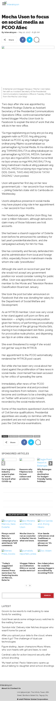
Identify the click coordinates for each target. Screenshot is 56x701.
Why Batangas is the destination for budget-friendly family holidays (44, 475)
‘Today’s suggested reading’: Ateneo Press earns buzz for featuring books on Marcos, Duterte (10, 571)
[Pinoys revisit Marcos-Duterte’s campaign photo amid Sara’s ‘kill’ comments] (10, 525)
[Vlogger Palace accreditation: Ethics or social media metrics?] (28, 555)
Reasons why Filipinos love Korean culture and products (26, 474)
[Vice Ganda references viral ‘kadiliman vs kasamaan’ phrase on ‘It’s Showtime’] (46, 525)
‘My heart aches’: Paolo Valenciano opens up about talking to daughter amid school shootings (28, 664)
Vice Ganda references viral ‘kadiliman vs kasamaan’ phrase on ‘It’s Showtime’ (46, 539)
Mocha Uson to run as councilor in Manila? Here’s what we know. (28, 537)
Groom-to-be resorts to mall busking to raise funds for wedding (25, 613)
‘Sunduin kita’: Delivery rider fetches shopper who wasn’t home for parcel (28, 629)
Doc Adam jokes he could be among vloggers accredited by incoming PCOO (46, 568)
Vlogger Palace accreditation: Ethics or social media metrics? (27, 567)
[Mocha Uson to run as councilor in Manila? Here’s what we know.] (28, 525)
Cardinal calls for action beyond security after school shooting (26, 656)
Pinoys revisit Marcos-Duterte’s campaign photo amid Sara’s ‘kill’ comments (10, 539)
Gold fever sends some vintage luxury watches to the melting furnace (28, 621)
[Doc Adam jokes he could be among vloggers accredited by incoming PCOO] (46, 555)
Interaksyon (10, 32)
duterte (14, 436)
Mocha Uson (26, 436)
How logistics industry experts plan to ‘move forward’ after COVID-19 (9, 475)
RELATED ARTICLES (16, 515)
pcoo (37, 436)
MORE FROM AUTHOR (39, 515)
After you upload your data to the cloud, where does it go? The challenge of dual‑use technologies (27, 638)
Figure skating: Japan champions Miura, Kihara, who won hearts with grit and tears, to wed (26, 648)
